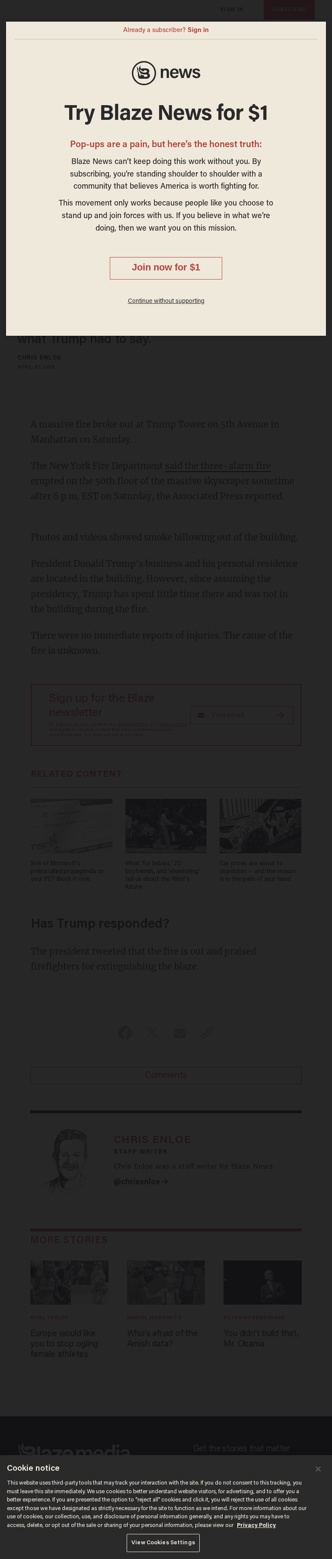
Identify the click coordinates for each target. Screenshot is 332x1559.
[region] (166, 1507)
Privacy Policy (256, 1525)
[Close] (318, 1469)
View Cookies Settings (163, 1543)
